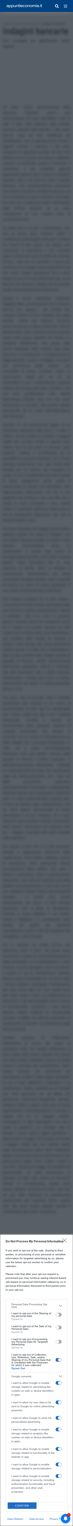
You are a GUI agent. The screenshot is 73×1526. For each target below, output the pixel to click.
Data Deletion (15, 1518)
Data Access (36, 1518)
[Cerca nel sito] (57, 6)
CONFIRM (22, 1505)
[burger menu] (65, 6)
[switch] (59, 1314)
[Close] (65, 1241)
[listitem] (36, 1305)
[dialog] (36, 1380)
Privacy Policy (58, 1518)
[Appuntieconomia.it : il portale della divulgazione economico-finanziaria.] (24, 6)
